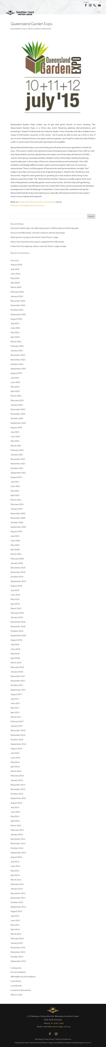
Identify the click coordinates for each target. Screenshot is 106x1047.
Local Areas (16, 981)
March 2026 (16, 287)
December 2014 (18, 839)
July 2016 (15, 753)
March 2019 (16, 608)
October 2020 (17, 522)
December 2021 (18, 459)
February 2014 (17, 884)
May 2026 (15, 278)
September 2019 (18, 581)
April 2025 (15, 337)
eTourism (87, 1043)
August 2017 (16, 694)
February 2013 (17, 938)
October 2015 (17, 794)
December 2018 (18, 622)
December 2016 (18, 730)
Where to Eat (16, 994)
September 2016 (18, 744)
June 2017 (15, 703)
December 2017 (18, 676)
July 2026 (15, 269)
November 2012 (18, 952)
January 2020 (17, 563)
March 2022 (16, 445)
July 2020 (15, 536)
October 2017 (17, 685)
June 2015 (15, 812)
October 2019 (17, 576)
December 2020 (18, 513)
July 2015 (15, 807)
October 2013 (17, 902)
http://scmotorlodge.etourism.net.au (27, 205)
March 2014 (16, 879)
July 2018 (15, 644)
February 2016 (17, 775)
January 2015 (17, 834)
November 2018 (18, 626)
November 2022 (18, 414)
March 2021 (16, 500)
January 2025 (17, 350)
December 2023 (18, 355)
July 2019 (15, 590)
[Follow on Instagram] (56, 1033)
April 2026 (15, 282)
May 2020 (15, 545)
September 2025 (18, 314)
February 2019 (17, 613)
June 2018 (15, 649)
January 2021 (17, 509)
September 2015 (18, 798)
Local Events (16, 985)
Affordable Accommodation (23, 976)
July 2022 (15, 432)
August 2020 (16, 531)
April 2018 (15, 658)
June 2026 (15, 273)
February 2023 (17, 400)
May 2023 (15, 387)
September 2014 (18, 852)
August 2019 (16, 586)
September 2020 (18, 527)
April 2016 (15, 766)
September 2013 (18, 907)
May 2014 (15, 870)
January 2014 (17, 888)
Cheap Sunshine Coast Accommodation (37, 202)
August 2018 (16, 640)
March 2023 (16, 396)
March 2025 (16, 341)
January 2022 (17, 454)
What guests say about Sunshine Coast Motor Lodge (34, 237)
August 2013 (16, 911)
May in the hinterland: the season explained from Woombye (37, 241)
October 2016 (17, 739)
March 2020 (16, 554)
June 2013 (15, 920)
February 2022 (17, 450)
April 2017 (15, 712)
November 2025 (18, 305)
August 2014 (16, 857)
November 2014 (18, 843)
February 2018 (17, 667)
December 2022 (18, 409)
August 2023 (16, 373)
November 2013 (18, 898)
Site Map (38, 1039)
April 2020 (15, 549)
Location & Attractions (42, 29)
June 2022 (15, 436)
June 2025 (15, 328)
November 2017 (18, 680)
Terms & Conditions (63, 1039)
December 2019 (18, 567)
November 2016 (18, 735)
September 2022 (18, 423)
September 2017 (18, 690)
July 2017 (15, 699)
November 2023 (18, 359)
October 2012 (17, 956)
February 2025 (17, 346)
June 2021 (15, 486)
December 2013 (18, 893)
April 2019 (15, 604)
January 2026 (17, 296)
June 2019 (15, 595)
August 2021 (16, 477)
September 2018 (18, 635)
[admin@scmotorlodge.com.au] (99, 5)
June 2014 (15, 866)
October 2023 (17, 364)
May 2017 (15, 708)
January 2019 (17, 617)
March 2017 (16, 717)
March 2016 (16, 771)
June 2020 (15, 540)
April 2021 (15, 495)
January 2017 (17, 726)
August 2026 (16, 264)
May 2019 (15, 599)
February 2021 (17, 504)
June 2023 (15, 382)
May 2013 (15, 925)
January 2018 (17, 671)
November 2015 (18, 789)
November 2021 (18, 463)
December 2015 (18, 785)
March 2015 (16, 825)
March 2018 (16, 662)
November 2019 (18, 572)
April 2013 (15, 929)
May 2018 (15, 653)
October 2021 (17, 468)
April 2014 (15, 875)
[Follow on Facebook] (49, 1033)
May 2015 (15, 816)
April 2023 (15, 391)
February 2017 (17, 721)
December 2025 (18, 301)
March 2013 (16, 934)
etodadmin (17, 29)
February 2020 (17, 558)
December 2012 (18, 947)
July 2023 (15, 378)
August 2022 (16, 427)
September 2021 (18, 472)
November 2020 (18, 518)
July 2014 (15, 861)
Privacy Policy (48, 1039)
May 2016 (15, 762)
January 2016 (17, 780)
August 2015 (16, 803)
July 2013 (15, 916)
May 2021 (15, 491)
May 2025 (15, 332)
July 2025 (15, 323)
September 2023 (18, 368)
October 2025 (17, 310)
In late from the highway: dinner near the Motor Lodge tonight (38, 246)
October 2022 (17, 418)
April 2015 (15, 821)
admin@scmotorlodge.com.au (57, 1027)
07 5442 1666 (94, 5)
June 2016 (15, 757)
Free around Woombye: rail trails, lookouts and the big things (38, 232)
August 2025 (16, 319)
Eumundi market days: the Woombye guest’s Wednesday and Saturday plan (45, 228)
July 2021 (15, 481)
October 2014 (17, 848)
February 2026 (17, 292)
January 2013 (17, 943)
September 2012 (18, 961)
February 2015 (17, 830)
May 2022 (15, 441)
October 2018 (17, 631)
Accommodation (18, 972)
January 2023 (17, 405)
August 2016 (16, 748)
